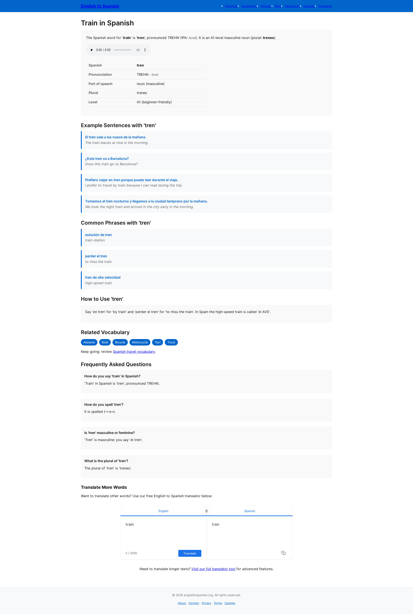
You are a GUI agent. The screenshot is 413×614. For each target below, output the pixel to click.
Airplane (89, 342)
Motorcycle (140, 342)
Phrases (265, 6)
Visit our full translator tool (213, 569)
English (163, 511)
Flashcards (292, 6)
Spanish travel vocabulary (134, 351)
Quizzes (309, 6)
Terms (218, 603)
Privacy (206, 603)
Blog (278, 6)
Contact (194, 603)
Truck (171, 342)
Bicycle (120, 342)
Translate (189, 553)
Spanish (249, 511)
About (182, 603)
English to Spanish (100, 6)
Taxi (157, 342)
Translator (325, 6)
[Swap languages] (206, 511)
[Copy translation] (283, 553)
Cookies (230, 603)
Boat (105, 342)
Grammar (231, 6)
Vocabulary (249, 6)
